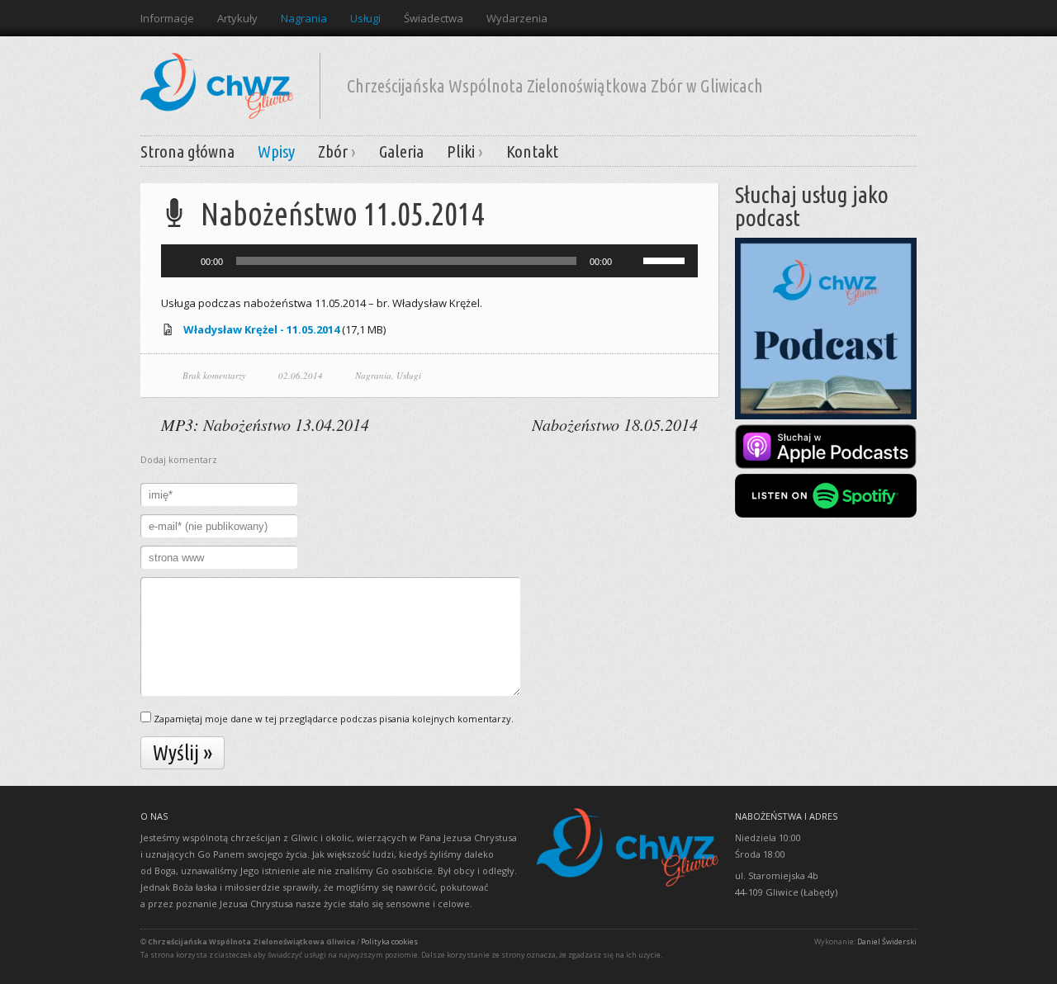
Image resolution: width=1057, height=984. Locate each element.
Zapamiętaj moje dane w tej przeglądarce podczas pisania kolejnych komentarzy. (334, 718)
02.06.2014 (300, 375)
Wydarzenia (516, 18)
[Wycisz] (630, 261)
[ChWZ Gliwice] (216, 81)
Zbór (333, 151)
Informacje (167, 18)
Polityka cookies (389, 941)
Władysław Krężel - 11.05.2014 (261, 329)
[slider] (666, 259)
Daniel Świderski (887, 941)
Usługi (365, 18)
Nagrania (304, 18)
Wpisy (276, 151)
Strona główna (187, 151)
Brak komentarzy (214, 375)
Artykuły (237, 18)
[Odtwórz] (182, 261)
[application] (429, 260)
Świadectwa (433, 18)
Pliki (461, 151)
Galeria (401, 151)
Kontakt (532, 151)
